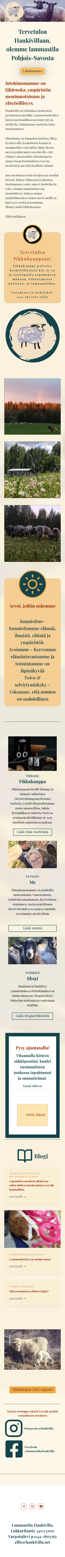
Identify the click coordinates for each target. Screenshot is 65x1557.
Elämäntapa (31, 1173)
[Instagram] (32, 1506)
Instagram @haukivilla (38, 1428)
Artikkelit (16, 1173)
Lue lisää (17, 1196)
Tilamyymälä (36, 10)
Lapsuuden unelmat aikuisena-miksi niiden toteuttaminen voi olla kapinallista (31, 1185)
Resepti (39, 1254)
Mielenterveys (18, 1176)
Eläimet (14, 1286)
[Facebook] (24, 1506)
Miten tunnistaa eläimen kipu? (29, 1291)
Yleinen (33, 1176)
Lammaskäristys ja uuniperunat (30, 1259)
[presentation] (32, 1229)
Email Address (32, 1086)
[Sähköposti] (41, 1506)
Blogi (30, 16)
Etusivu (32, 5)
